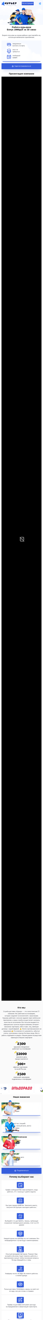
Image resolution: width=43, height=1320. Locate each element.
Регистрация (27, 3)
